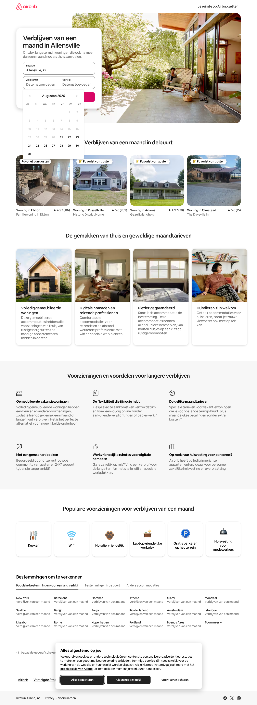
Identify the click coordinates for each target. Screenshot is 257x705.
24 (29, 145)
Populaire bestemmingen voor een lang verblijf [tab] (47, 585)
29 (69, 145)
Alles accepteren (82, 680)
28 (61, 145)
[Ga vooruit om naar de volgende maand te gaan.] (77, 96)
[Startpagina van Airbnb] (26, 6)
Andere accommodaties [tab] (143, 585)
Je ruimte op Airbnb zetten (218, 6)
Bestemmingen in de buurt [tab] (102, 585)
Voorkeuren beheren (175, 680)
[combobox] (59, 70)
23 (77, 137)
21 (61, 137)
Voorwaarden (67, 698)
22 (69, 137)
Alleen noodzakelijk (129, 680)
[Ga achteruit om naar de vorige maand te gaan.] (30, 96)
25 (37, 145)
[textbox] (41, 84)
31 (29, 154)
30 (77, 145)
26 (45, 145)
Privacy (49, 698)
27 (53, 145)
